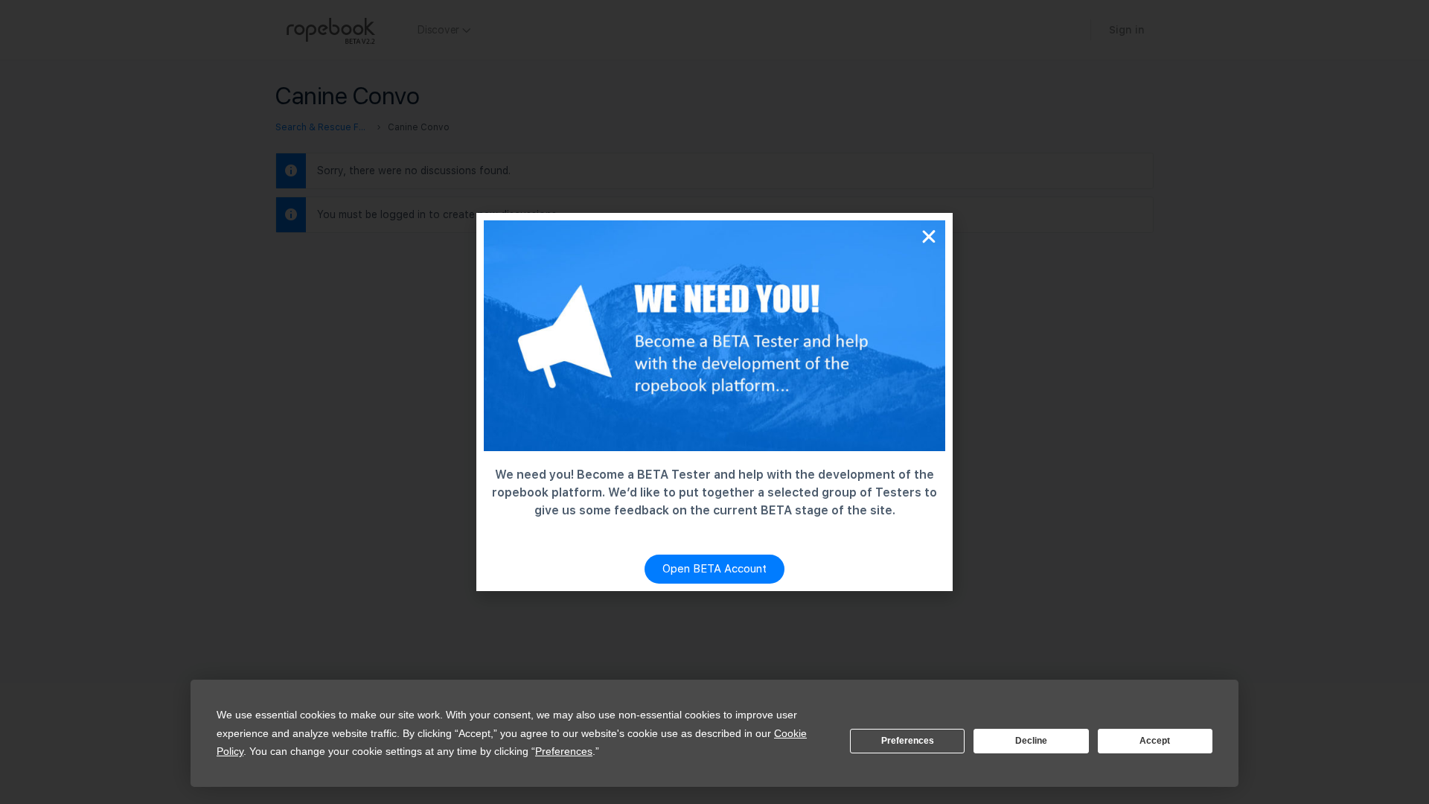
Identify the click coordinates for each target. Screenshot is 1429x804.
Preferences (907, 741)
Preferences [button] (563, 751)
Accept (1154, 741)
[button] (929, 237)
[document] (714, 402)
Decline (1031, 741)
